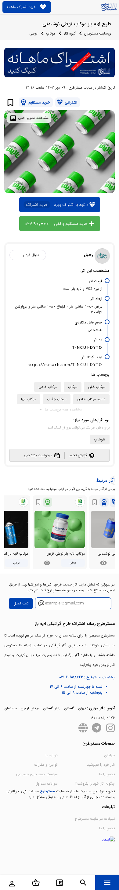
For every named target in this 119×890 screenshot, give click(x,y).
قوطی (33, 33)
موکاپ (50, 33)
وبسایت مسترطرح (97, 33)
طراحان (109, 755)
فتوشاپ (99, 439)
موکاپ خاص (47, 387)
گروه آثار (70, 33)
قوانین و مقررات (46, 765)
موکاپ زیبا (28, 399)
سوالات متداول (46, 783)
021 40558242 (71, 677)
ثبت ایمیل (20, 603)
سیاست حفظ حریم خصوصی (37, 774)
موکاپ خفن (96, 387)
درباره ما (51, 755)
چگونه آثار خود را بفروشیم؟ (95, 783)
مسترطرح (47, 791)
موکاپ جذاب (56, 399)
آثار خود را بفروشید (101, 765)
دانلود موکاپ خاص (91, 399)
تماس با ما (107, 774)
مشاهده (103, 563)
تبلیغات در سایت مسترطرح (95, 819)
